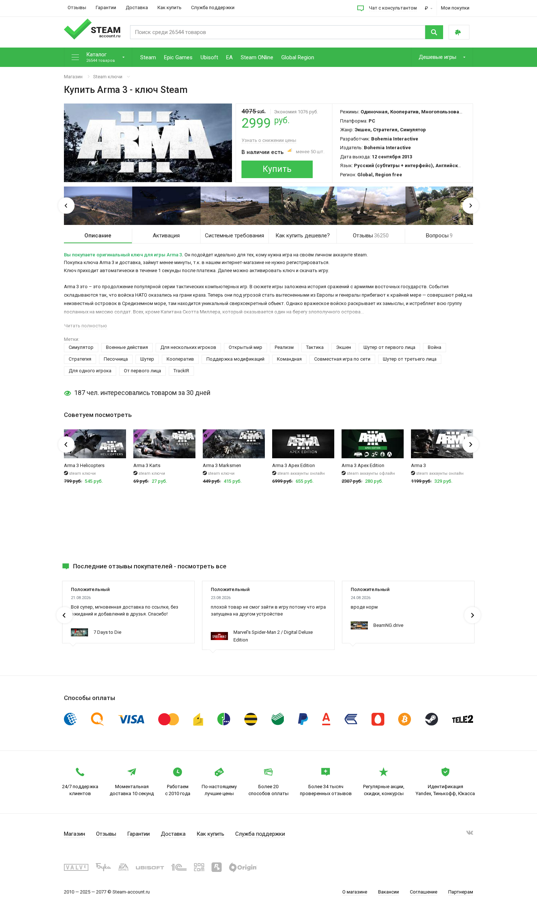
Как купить (169, 7)
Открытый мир (245, 347)
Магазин (73, 76)
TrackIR (181, 370)
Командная (289, 359)
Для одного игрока (90, 370)
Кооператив (180, 359)
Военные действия (127, 347)
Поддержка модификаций (235, 359)
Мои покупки (455, 8)
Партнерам (460, 892)
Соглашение (423, 892)
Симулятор (81, 347)
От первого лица (142, 370)
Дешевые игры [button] (438, 57)
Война (434, 347)
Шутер (147, 359)
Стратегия (80, 359)
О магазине (354, 892)
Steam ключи (107, 76)
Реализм (284, 347)
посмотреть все (202, 566)
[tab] (98, 236)
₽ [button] (427, 8)
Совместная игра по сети (342, 359)
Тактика (315, 347)
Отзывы (77, 7)
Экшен (343, 347)
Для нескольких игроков (188, 347)
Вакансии (388, 892)
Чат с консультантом (393, 8)
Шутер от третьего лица (410, 359)
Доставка (137, 7)
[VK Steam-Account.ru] (469, 834)
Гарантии (106, 7)
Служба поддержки (213, 7)
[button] (98, 57)
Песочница (116, 359)
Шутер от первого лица (389, 347)
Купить (277, 169)
